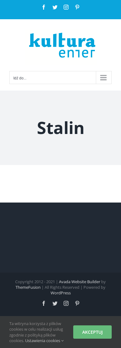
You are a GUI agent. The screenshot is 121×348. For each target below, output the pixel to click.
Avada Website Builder (79, 281)
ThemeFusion (28, 287)
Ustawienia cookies (43, 340)
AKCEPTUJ (92, 332)
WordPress (61, 293)
